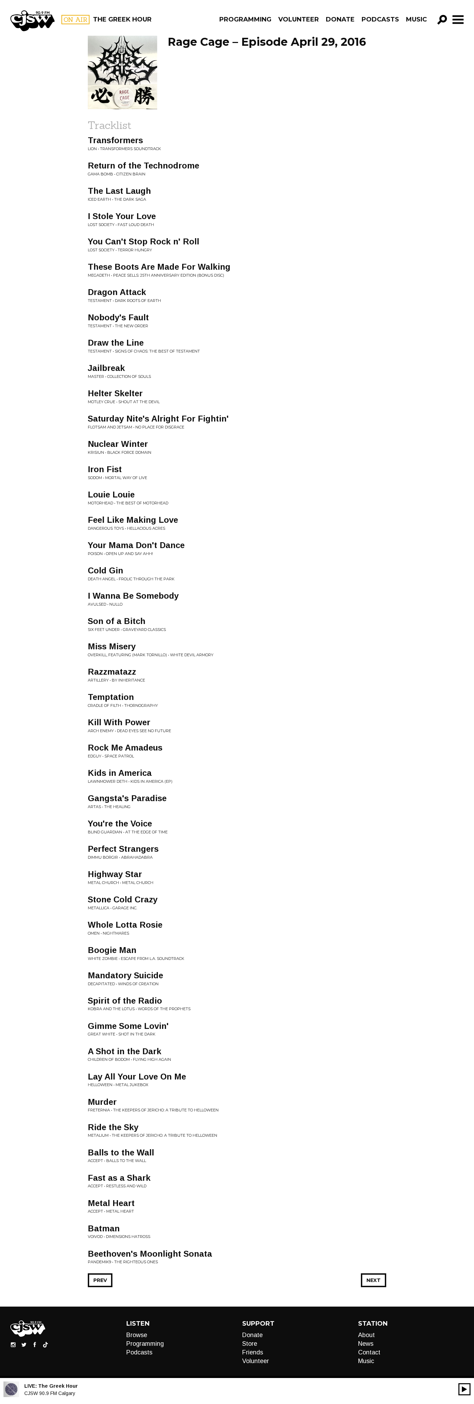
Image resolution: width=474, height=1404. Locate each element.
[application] (464, 1389)
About (366, 1335)
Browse (136, 1335)
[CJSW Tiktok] (45, 1344)
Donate (340, 19)
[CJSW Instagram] (13, 1344)
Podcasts (380, 19)
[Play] (464, 1389)
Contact (369, 1352)
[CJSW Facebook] (34, 1344)
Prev (100, 1280)
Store (249, 1343)
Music (416, 19)
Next (373, 1280)
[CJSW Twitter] (24, 1344)
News (365, 1343)
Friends (252, 1352)
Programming (245, 19)
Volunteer (298, 19)
